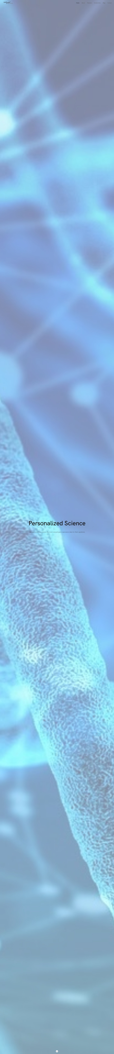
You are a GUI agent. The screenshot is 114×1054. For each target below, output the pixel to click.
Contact (109, 3)
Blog (104, 3)
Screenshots (97, 3)
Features (89, 3)
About (83, 3)
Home (77, 3)
